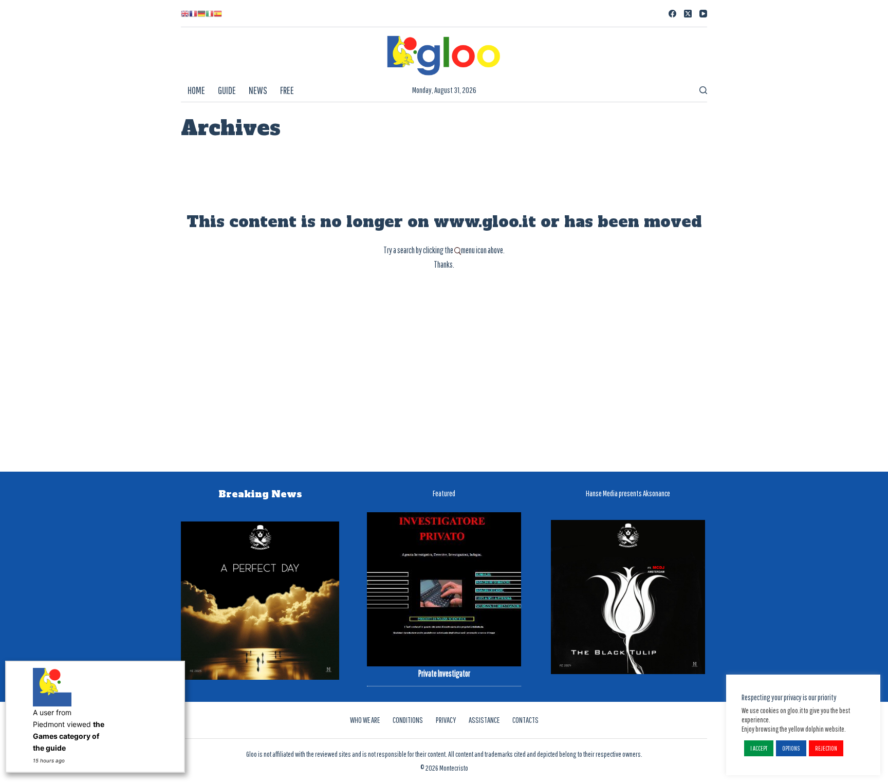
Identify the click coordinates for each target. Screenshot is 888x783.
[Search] (703, 90)
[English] (185, 13)
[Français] (193, 13)
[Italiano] (210, 13)
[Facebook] (672, 13)
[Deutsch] (201, 13)
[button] (758, 748)
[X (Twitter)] (688, 13)
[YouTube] (703, 13)
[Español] (218, 13)
